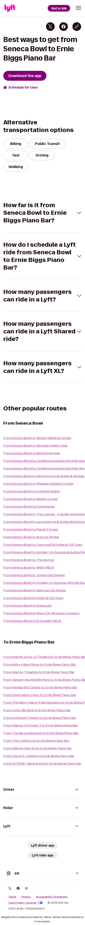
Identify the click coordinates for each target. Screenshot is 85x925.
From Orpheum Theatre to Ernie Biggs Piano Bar (39, 718)
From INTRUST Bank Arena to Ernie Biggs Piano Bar (42, 763)
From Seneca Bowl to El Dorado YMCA (32, 621)
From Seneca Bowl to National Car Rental (34, 590)
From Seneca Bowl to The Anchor (28, 560)
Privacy (26, 897)
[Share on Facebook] (63, 27)
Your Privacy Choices (22, 903)
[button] (78, 8)
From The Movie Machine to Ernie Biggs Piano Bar (41, 733)
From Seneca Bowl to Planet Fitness (30, 529)
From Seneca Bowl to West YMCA (28, 567)
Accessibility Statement (52, 897)
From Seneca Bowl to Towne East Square (34, 575)
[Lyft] (10, 8)
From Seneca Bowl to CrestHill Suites (31, 491)
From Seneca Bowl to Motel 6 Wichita (31, 453)
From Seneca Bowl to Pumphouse (29, 506)
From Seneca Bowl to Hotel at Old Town (33, 598)
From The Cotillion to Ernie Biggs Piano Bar (36, 740)
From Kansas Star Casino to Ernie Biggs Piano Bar (40, 687)
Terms (12, 897)
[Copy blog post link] (77, 27)
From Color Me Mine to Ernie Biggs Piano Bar (37, 710)
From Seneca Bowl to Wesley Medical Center (37, 438)
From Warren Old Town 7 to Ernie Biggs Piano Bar (40, 725)
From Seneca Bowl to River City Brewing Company (41, 613)
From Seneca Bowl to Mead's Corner (30, 499)
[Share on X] (50, 27)
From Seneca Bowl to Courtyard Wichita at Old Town (43, 544)
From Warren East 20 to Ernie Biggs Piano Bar (37, 748)
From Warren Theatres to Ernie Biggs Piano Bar (38, 672)
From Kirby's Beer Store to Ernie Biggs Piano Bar (39, 664)
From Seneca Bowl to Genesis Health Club (35, 445)
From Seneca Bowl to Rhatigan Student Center (38, 483)
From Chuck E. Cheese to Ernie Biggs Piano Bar (38, 756)
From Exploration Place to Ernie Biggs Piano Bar (39, 695)
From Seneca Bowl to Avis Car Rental (31, 537)
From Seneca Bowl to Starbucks (27, 605)
